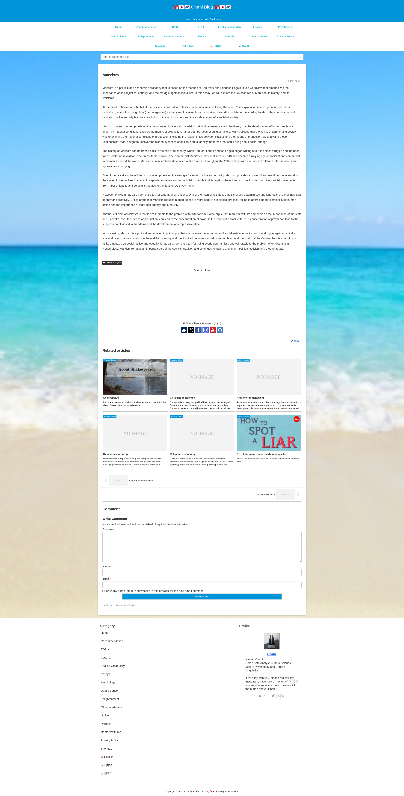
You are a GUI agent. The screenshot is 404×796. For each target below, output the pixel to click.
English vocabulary (113, 665)
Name (107, 566)
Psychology (108, 682)
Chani (271, 654)
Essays (105, 674)
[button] (300, 57)
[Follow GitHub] (220, 330)
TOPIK (105, 649)
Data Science (109, 690)
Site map (106, 748)
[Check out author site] (184, 330)
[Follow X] (191, 330)
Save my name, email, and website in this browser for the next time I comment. (155, 591)
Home (104, 632)
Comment (109, 529)
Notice (105, 715)
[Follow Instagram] (205, 330)
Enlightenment (110, 699)
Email (106, 578)
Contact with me (111, 732)
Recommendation (112, 641)
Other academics (111, 707)
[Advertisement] (202, 295)
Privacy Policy (110, 740)
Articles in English (113, 263)
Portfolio (106, 723)
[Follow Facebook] (198, 330)
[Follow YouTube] (213, 330)
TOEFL (105, 657)
